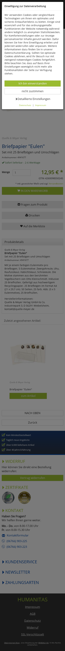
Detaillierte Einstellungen (33, 99)
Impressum (40, 105)
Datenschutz (25, 105)
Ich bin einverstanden (32, 83)
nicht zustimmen (34, 91)
